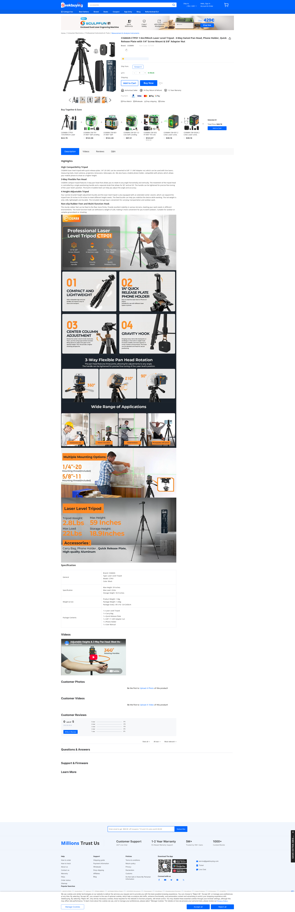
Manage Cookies (72, 907)
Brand (96, 12)
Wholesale (97, 867)
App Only (128, 12)
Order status (66, 880)
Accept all (198, 907)
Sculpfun (187, 891)
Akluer (88, 891)
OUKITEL (223, 891)
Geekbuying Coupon (173, 891)
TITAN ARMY (99, 891)
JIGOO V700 (66, 891)
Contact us (65, 870)
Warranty (64, 873)
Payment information (101, 863)
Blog (138, 12)
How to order (66, 860)
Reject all (222, 907)
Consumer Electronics (75, 33)
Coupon (116, 12)
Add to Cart (129, 83)
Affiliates (96, 873)
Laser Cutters (200, 891)
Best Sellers (84, 12)
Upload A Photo (147, 688)
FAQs (63, 877)
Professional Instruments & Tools (97, 33)
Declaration (130, 870)
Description (70, 151)
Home (63, 33)
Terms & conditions (133, 860)
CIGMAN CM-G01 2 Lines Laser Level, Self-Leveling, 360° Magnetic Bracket (171, 134)
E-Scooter (212, 891)
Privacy (128, 867)
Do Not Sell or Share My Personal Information (138, 878)
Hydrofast (78, 891)
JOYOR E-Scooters (133, 891)
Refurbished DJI (152, 12)
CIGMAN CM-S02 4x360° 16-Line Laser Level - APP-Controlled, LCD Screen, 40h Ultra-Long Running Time (151, 134)
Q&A (113, 151)
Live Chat (202, 869)
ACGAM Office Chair (115, 891)
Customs (129, 873)
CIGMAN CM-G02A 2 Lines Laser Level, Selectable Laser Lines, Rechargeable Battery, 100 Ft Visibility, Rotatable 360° (191, 134)
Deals (105, 12)
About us (64, 867)
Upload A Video (147, 705)
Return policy (131, 863)
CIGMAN (130, 46)
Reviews (100, 151)
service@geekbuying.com (208, 861)
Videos (86, 151)
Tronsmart (148, 891)
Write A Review (70, 732)
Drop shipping (98, 870)
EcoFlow (159, 891)
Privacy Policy (222, 901)
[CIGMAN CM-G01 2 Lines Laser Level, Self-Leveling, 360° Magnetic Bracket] (172, 122)
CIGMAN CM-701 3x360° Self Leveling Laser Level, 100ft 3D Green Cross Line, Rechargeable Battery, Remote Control (91, 134)
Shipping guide (99, 860)
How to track (66, 863)
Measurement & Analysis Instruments (125, 33)
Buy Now (149, 83)
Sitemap (64, 883)
